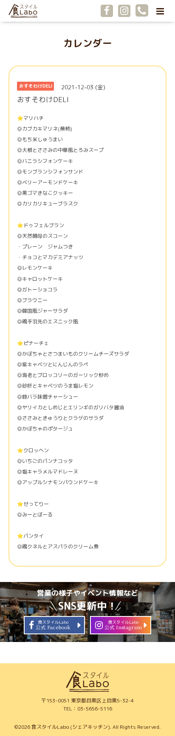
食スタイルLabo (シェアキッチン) (70, 726)
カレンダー (87, 43)
